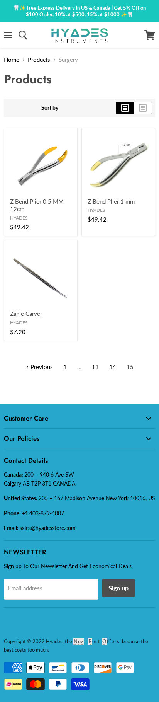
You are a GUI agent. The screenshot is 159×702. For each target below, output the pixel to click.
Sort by (49, 108)
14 (112, 366)
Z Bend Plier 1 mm (111, 201)
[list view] (143, 108)
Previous (41, 366)
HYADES (19, 218)
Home (11, 59)
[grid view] (125, 108)
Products (39, 59)
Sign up (118, 587)
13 (95, 366)
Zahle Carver (26, 313)
